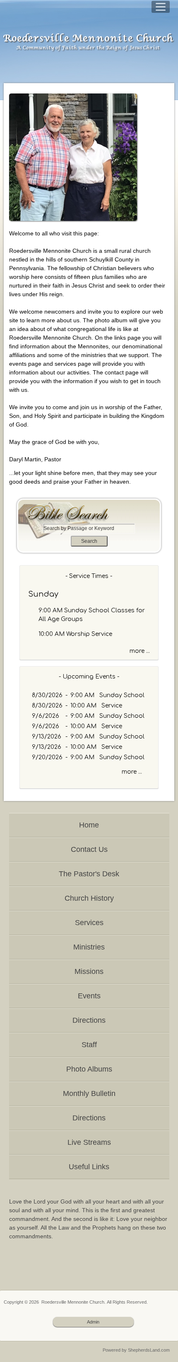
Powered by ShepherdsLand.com (136, 1350)
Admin (93, 1321)
